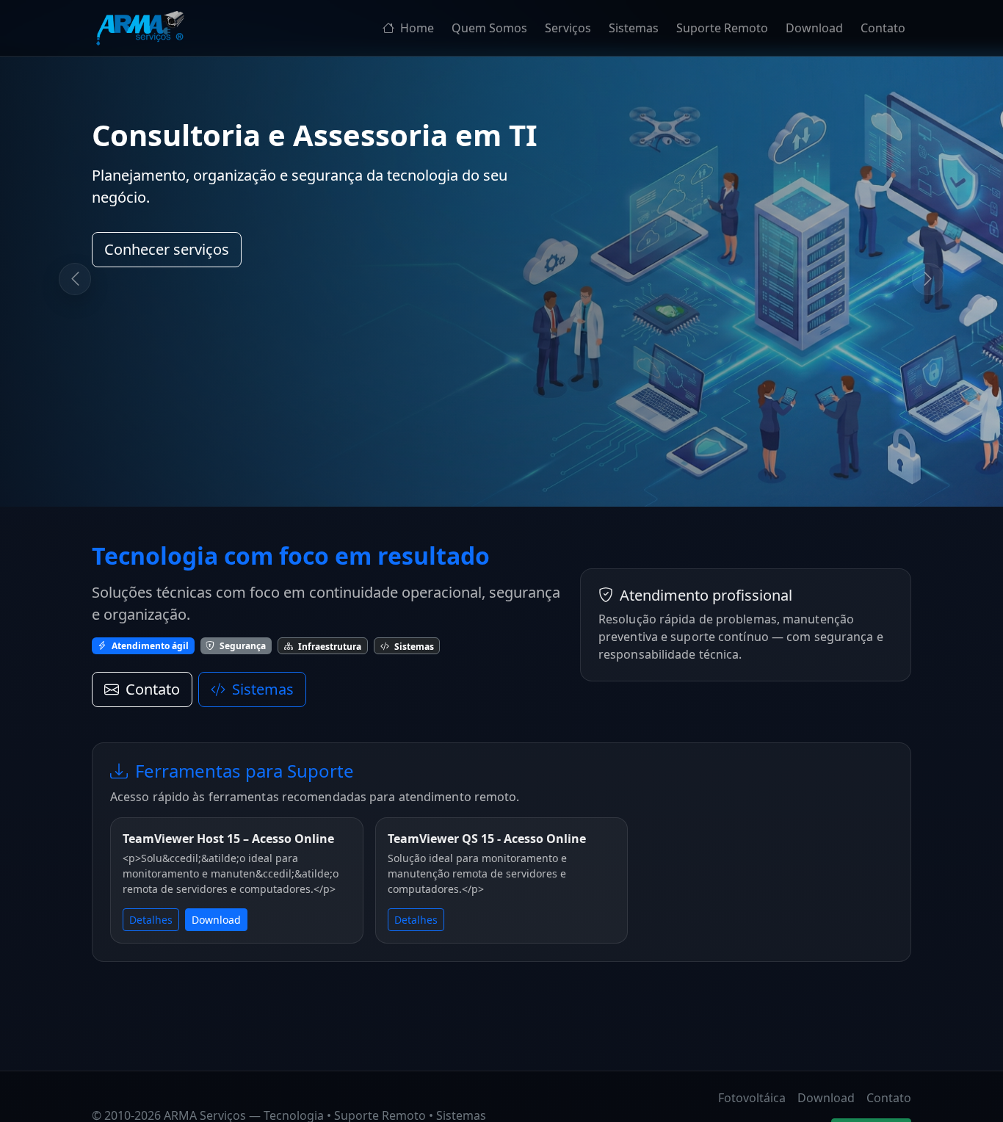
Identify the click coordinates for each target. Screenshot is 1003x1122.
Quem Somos (489, 28)
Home (415, 28)
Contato (883, 28)
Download (814, 28)
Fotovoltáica (752, 1098)
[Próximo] (927, 279)
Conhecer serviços (166, 249)
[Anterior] (75, 279)
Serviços (568, 28)
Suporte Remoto (722, 28)
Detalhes (151, 920)
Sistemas (634, 28)
